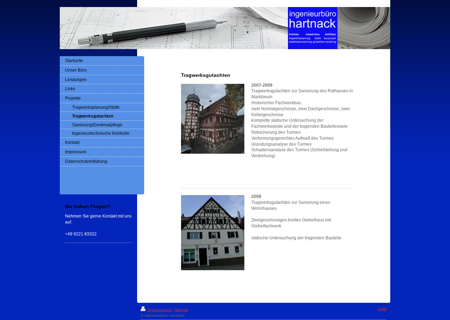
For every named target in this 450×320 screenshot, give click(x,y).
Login (382, 309)
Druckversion (159, 310)
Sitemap (181, 310)
